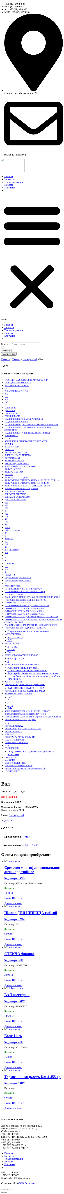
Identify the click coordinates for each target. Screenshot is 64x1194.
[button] (32, 257)
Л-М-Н (7, 528)
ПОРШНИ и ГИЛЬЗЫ (14, 594)
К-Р (6, 541)
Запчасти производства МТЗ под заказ (25, 691)
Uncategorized (12, 771)
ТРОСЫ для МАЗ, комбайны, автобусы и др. (26, 380)
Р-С (6, 525)
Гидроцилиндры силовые (18, 578)
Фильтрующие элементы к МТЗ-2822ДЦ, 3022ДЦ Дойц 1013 (32, 480)
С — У (7, 438)
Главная (8, 176)
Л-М (6, 569)
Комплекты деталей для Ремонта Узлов (25, 714)
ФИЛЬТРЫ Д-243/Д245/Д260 (16, 477)
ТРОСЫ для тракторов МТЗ (18, 383)
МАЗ (7, 745)
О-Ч (6, 516)
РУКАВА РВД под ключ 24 (17, 463)
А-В (9, 708)
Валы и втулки (12, 586)
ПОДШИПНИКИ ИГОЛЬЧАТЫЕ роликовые (24, 419)
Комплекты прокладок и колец (21, 466)
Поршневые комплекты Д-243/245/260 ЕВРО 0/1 (27, 606)
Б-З (6, 547)
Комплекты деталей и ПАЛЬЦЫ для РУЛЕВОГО (27, 711)
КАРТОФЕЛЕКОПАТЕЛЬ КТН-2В (26, 688)
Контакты (9, 187)
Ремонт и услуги (14, 682)
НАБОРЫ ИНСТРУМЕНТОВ (17, 385)
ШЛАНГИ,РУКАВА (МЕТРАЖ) (18, 455)
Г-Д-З (10, 705)
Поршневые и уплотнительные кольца (25, 592)
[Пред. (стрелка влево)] (2, 1192)
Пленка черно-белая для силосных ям (27, 670)
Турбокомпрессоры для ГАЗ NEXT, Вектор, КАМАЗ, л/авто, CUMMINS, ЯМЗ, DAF (33, 620)
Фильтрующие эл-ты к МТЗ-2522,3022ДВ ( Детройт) (29, 486)
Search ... (5, 344)
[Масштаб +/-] (2, 1189)
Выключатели (12, 447)
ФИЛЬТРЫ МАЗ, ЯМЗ (14, 472)
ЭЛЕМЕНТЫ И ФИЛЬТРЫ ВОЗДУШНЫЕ (21, 489)
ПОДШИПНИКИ (12, 748)
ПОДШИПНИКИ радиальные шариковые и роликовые (31, 424)
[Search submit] (2, 347)
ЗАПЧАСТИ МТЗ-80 (13, 634)
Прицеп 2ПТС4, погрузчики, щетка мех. (25, 685)
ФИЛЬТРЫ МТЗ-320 (13, 469)
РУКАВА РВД (10, 757)
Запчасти (9, 179)
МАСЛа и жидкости (15, 740)
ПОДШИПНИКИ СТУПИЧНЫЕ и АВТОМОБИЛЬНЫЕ (27, 433)
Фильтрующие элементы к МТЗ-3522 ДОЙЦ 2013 (27, 483)
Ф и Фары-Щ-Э (11, 436)
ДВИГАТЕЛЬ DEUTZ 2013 (15, 494)
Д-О (6, 514)
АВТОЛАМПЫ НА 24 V (14, 461)
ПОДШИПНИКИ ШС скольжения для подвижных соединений (28, 428)
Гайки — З (10, 575)
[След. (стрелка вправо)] (5, 1192)
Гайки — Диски (12, 530)
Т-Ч (6, 522)
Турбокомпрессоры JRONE (18, 603)
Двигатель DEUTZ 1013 (15, 500)
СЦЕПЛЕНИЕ (10, 408)
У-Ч (6, 553)
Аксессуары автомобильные (20, 737)
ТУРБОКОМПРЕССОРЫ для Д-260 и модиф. (24, 611)
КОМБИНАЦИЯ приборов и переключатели (26, 441)
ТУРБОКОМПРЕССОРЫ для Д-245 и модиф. (24, 608)
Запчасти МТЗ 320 (13, 731)
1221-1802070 (32, 845)
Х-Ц (6, 394)
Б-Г (6, 519)
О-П (6, 567)
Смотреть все (8, 354)
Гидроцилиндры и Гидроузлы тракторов (25, 628)
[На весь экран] (5, 1189)
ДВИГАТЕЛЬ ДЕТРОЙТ (14, 491)
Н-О (6, 402)
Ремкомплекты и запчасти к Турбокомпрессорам (31, 625)
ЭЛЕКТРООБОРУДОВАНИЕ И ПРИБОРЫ (22, 655)
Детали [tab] (8, 820)
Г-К (6, 508)
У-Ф (6, 399)
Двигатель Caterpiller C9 (17, 497)
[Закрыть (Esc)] (12, 1189)
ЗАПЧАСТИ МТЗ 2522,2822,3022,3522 (20, 720)
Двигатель (10, 411)
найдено (6, 351)
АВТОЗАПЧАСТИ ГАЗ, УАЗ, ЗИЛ (18, 694)
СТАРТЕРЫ (9, 450)
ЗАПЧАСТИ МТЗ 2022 (14, 726)
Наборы (9, 475)
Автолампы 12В (13, 458)
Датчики (9, 444)
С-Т (6, 397)
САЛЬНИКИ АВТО (13, 416)
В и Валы (9, 539)
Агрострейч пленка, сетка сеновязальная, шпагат (33, 673)
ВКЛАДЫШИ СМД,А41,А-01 (17, 391)
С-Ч (6, 544)
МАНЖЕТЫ (10, 760)
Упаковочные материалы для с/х (22, 664)
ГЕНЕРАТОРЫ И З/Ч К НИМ (16, 743)
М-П (6, 505)
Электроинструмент (15, 763)
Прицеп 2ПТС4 (11, 413)
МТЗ (27, 836)
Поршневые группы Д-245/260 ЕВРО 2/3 (23, 589)
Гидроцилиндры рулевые (18, 580)
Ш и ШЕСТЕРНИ (12, 550)
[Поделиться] (8, 1189)
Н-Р (6, 388)
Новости (9, 185)
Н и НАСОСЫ (10, 564)
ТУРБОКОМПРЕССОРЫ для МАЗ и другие (24, 614)
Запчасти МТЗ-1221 (14, 643)
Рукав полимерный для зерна (23, 667)
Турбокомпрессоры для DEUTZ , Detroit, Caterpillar (31, 617)
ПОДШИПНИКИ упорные (16, 422)
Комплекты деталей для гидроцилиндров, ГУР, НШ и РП (33, 717)
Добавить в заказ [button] (13, 903)
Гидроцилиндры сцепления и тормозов (25, 600)
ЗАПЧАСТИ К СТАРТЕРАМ (16, 452)
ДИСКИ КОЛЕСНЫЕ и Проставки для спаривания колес (32, 597)
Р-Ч (6, 502)
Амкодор (9, 734)
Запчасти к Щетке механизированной (25, 768)
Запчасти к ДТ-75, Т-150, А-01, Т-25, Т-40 (23, 729)
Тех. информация (13, 182)
